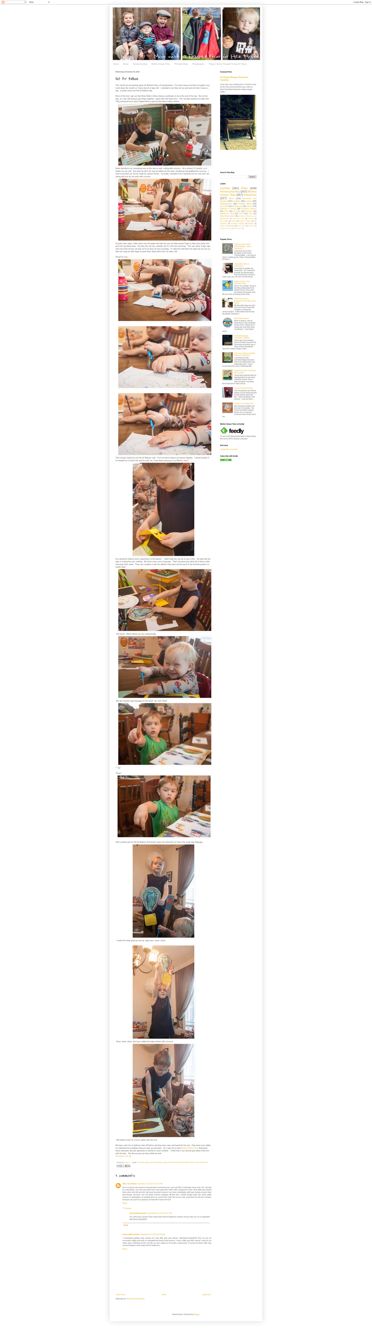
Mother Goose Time (160, 64)
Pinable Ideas (245, 203)
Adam (147, 1162)
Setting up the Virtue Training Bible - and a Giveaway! (242, 246)
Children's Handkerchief (243, 404)
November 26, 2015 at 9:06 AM (153, 1234)
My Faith (236, 211)
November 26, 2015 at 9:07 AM (160, 1213)
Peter (201, 1162)
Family (249, 201)
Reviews (249, 211)
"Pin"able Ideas (181, 64)
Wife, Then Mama (129, 1184)
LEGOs (251, 218)
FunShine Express (248, 209)
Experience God (227, 214)
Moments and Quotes (176, 1162)
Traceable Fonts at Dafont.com (241, 265)
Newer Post (120, 1295)
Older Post (206, 1295)
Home (116, 64)
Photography (198, 64)
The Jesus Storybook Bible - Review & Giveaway (245, 354)
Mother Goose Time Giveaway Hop (242, 282)
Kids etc (249, 206)
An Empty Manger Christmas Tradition (242, 337)
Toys (250, 214)
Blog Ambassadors (227, 216)
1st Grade (141, 1162)
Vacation (251, 226)
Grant (241, 214)
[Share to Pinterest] (129, 1165)
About (125, 64)
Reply (124, 1203)
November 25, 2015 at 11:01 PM (150, 1184)
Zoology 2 (238, 228)
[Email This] (118, 1165)
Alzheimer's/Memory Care (247, 216)
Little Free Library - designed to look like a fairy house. (245, 301)
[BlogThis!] (120, 1165)
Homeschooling (140, 64)
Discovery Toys (239, 218)
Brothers (226, 218)
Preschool (250, 194)
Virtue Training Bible (227, 226)
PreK (206, 1162)
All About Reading (226, 228)
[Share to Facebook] (126, 1165)
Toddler (237, 201)
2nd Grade (224, 221)
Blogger (197, 1314)
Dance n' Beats (245, 221)
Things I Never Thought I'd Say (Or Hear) (228, 64)
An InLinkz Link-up (123, 1156)
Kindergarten (226, 203)
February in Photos (228, 209)
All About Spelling (237, 223)
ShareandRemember (138, 1213)
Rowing (250, 223)
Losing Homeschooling (243, 388)
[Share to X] (123, 1165)
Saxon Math (241, 226)
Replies (128, 1208)
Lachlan (165, 1162)
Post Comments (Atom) (135, 1299)
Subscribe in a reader (229, 449)
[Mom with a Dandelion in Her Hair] (225, 460)
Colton (233, 221)
